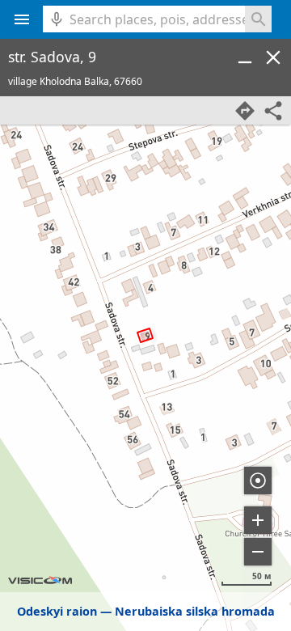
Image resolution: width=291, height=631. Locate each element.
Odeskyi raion (57, 611)
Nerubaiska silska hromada (195, 611)
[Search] (258, 19)
